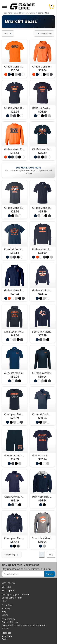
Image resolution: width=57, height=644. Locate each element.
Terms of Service (10, 622)
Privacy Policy (8, 618)
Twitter (5, 639)
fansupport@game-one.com (15, 594)
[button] (4, 6)
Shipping (6, 608)
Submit (50, 573)
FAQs (4, 611)
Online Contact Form (12, 597)
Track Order (7, 605)
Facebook (6, 632)
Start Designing (15, 58)
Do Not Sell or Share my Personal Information (24, 625)
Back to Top (11, 554)
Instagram (7, 636)
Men (8, 33)
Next (51, 554)
